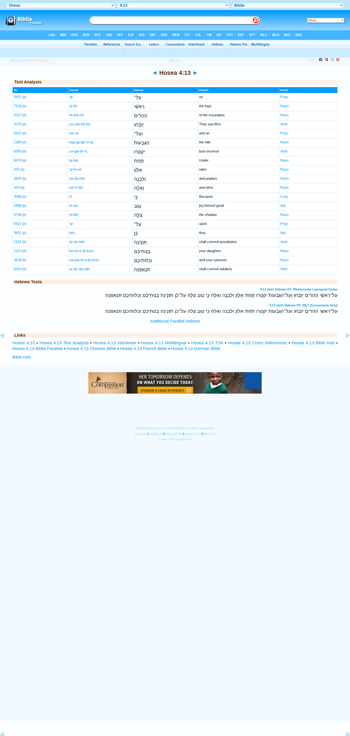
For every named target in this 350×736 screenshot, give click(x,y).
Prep (284, 97)
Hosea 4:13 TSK (207, 342)
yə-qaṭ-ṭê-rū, (78, 151)
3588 (17, 196)
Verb (283, 124)
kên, (72, 233)
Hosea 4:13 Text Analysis (64, 342)
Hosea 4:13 (23, 342)
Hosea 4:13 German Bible (195, 348)
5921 (17, 97)
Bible (13, 60)
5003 (17, 269)
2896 (17, 205)
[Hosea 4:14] (344, 346)
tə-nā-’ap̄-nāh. (79, 269)
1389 (17, 142)
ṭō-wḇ (73, 205)
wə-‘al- (74, 133)
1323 (17, 251)
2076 (17, 124)
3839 (17, 178)
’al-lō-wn (75, 169)
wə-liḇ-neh (77, 178)
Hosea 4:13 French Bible (143, 348)
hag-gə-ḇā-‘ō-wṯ (81, 142)
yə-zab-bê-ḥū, (80, 124)
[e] (24, 97)
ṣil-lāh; (74, 215)
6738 (17, 215)
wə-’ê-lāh (76, 187)
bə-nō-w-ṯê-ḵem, (82, 251)
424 (17, 187)
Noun (284, 106)
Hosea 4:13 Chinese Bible (91, 348)
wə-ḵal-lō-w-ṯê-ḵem (84, 260)
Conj (283, 196)
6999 (17, 151)
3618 (17, 260)
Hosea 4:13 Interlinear (114, 342)
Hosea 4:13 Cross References (257, 342)
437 (17, 169)
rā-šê (73, 106)
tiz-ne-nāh (77, 242)
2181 (17, 242)
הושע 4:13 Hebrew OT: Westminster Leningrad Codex (299, 289)
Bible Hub (21, 357)
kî (70, 196)
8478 (17, 160)
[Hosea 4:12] (6, 346)
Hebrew (25, 60)
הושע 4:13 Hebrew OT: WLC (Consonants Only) (303, 305)
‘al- (71, 97)
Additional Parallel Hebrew (175, 321)
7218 (17, 106)
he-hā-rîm (76, 115)
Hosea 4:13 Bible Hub (313, 342)
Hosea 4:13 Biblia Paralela (37, 348)
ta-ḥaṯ (73, 160)
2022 (17, 115)
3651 (17, 233)
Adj (282, 205)
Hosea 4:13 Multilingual (163, 342)
